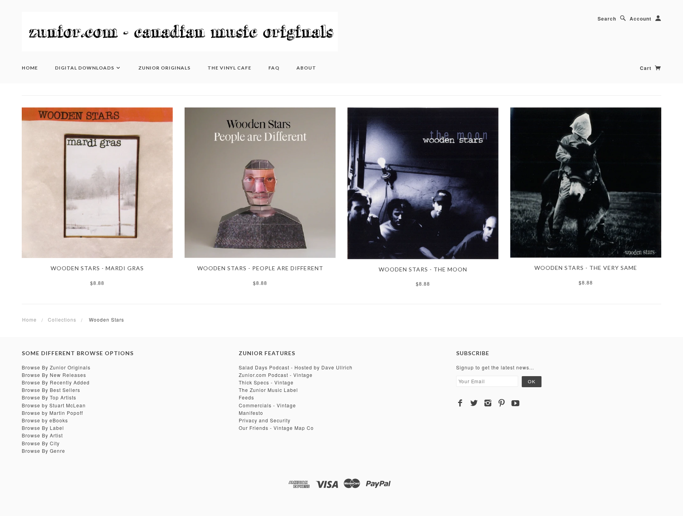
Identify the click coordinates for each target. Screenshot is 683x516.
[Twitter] (474, 403)
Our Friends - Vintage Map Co (276, 427)
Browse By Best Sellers (51, 389)
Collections (62, 319)
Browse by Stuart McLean (54, 405)
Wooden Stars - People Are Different (260, 268)
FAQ (273, 68)
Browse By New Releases (54, 374)
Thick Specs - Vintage (266, 382)
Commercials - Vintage (267, 405)
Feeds (246, 397)
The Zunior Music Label (268, 389)
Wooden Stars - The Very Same (585, 267)
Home (30, 68)
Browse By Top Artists (49, 397)
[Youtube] (515, 403)
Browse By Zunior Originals (56, 367)
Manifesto (251, 412)
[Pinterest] (502, 403)
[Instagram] (488, 403)
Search (607, 18)
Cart (646, 68)
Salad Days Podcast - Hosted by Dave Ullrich (296, 367)
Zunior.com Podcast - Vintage (276, 374)
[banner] (180, 31)
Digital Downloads (85, 68)
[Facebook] (460, 403)
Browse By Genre (43, 450)
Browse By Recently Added (56, 382)
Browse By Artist (42, 435)
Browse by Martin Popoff (52, 412)
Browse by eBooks (45, 420)
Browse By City (41, 443)
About (306, 68)
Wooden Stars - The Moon (423, 269)
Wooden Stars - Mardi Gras (97, 268)
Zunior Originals (164, 68)
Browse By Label (43, 427)
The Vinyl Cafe (229, 68)
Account (640, 18)
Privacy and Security (265, 420)
